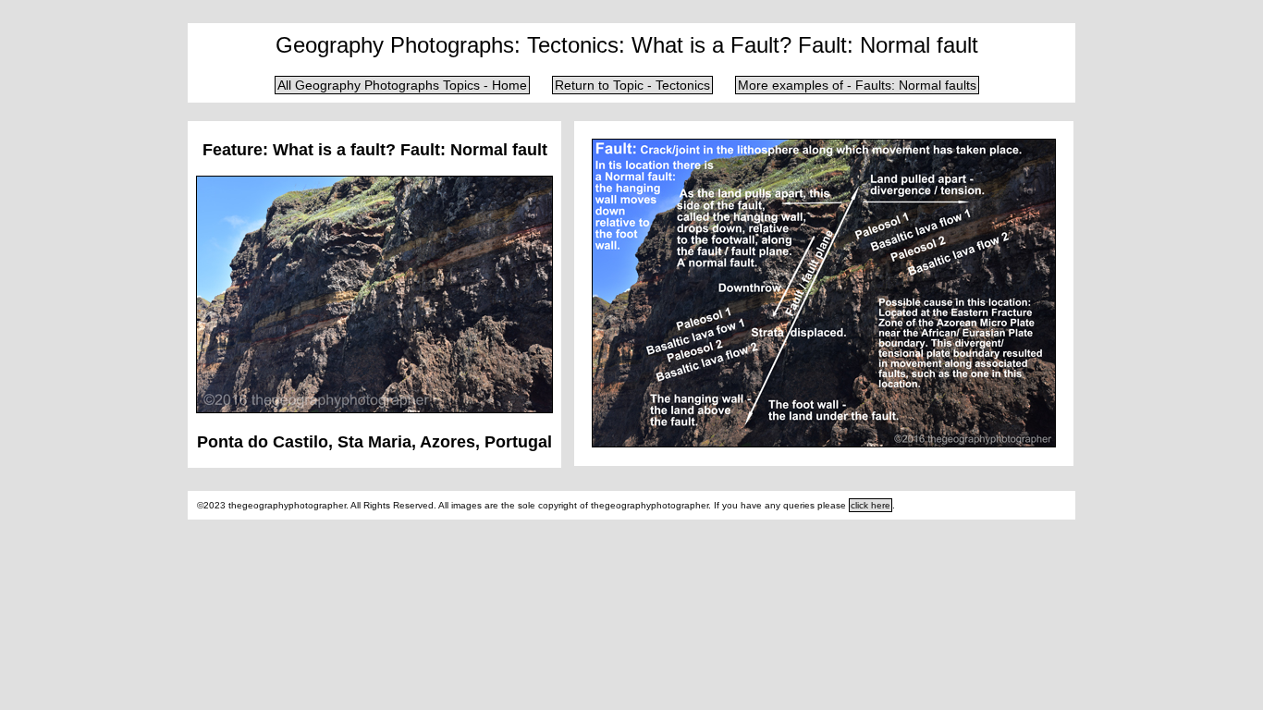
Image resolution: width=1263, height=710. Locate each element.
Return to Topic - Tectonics (632, 85)
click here (870, 505)
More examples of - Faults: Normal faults (857, 85)
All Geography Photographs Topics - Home (402, 85)
